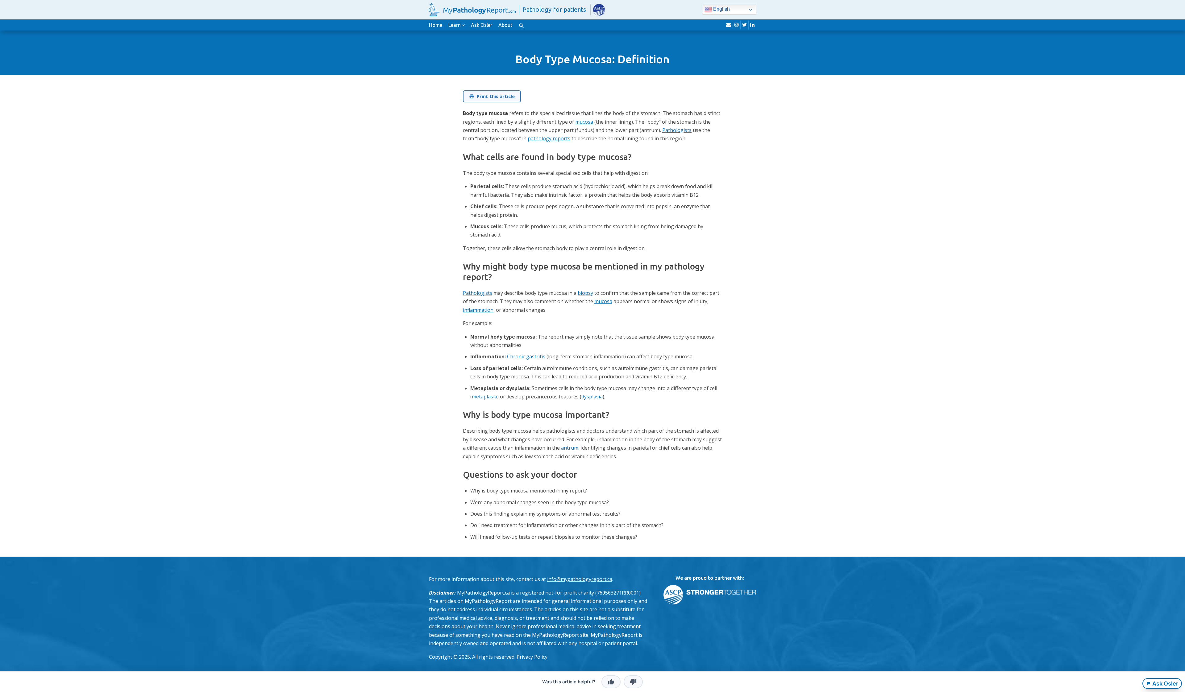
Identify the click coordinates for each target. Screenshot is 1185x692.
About (505, 25)
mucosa (584, 121)
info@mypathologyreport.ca (579, 579)
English (721, 9)
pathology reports (549, 138)
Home (435, 25)
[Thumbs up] (611, 681)
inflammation (478, 310)
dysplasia (592, 396)
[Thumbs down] (633, 681)
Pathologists (677, 130)
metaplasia (484, 396)
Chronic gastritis (526, 356)
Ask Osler (481, 25)
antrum (569, 447)
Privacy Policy (532, 656)
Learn (454, 25)
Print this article (496, 96)
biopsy (585, 293)
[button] (521, 25)
